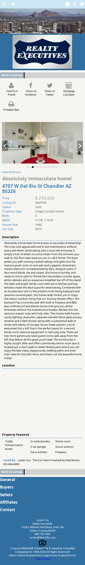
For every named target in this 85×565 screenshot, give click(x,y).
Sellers (6, 494)
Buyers (6, 487)
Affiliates (8, 502)
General (7, 479)
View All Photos (11, 172)
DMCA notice (42, 559)
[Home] (13, 4)
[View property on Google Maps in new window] (41, 400)
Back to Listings (11, 75)
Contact (7, 509)
